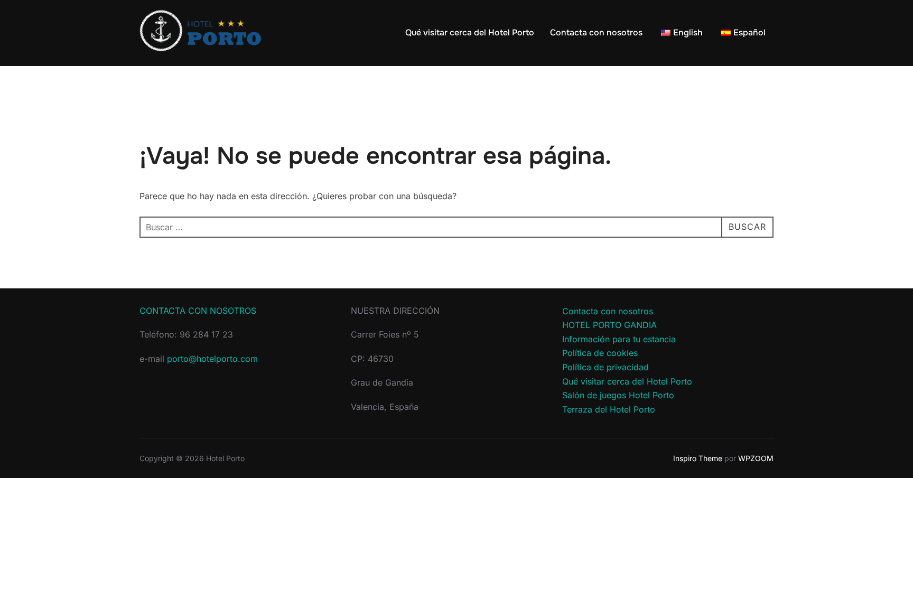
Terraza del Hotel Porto (608, 409)
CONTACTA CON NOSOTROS (197, 310)
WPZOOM (756, 458)
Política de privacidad (605, 367)
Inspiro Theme (697, 458)
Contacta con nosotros (596, 32)
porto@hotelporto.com (212, 358)
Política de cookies (600, 353)
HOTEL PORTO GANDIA (609, 325)
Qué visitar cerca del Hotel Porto (469, 32)
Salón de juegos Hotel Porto (618, 395)
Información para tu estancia (619, 339)
